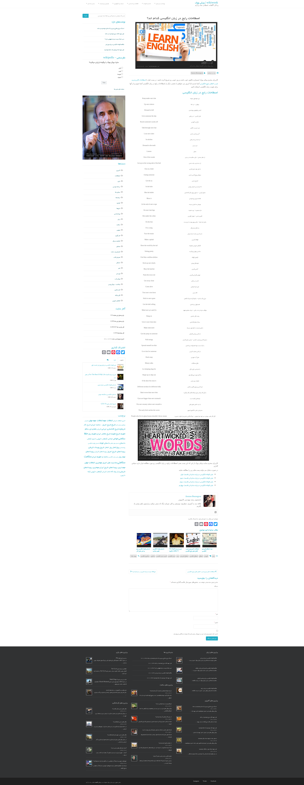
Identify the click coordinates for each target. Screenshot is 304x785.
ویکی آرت (117, 279)
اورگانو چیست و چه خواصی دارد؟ (164, 704)
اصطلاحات (117, 175)
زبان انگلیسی (171, 556)
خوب (120, 71)
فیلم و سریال (116, 241)
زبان (213, 556)
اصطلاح (201, 556)
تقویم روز (92, 434)
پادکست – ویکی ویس (114, 284)
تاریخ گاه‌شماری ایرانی (110, 429)
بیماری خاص (118, 425)
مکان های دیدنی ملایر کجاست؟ (119, 709)
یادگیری (153, 556)
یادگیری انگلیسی (145, 556)
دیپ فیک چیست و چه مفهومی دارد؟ (114, 39)
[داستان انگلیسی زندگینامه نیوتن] (120, 396)
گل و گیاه (117, 295)
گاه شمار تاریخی (107, 471)
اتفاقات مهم (108, 420)
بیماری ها (117, 192)
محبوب (121, 360)
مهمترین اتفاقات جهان (93, 463)
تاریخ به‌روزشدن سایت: (117, 339)
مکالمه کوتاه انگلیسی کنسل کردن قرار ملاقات (206, 668)
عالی (120, 68)
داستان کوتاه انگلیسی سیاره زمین (107, 385)
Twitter (205, 781)
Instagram (196, 781)
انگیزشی (86, 421)
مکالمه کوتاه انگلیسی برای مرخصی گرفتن (207, 678)
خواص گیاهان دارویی (104, 438)
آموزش (206, 556)
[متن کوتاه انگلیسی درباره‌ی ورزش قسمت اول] (120, 367)
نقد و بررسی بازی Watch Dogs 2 (118, 679)
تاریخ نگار (87, 424)
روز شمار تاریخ (106, 447)
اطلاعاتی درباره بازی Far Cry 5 (118, 669)
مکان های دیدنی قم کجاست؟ (119, 722)
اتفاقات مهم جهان (96, 420)
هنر (119, 268)
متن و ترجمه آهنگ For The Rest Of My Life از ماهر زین (100, 376)
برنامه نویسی (116, 186)
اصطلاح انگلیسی (194, 556)
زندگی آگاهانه (98, 782)
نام (216, 614)
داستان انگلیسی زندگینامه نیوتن (107, 394)
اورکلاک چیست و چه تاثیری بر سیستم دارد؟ (143, 571)
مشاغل (118, 246)
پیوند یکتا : (133, 556)
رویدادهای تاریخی (100, 451)
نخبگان (118, 262)
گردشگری (117, 289)
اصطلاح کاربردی (184, 556)
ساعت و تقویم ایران (100, 457)
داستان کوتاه (105, 443)
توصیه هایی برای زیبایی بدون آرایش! (162, 756)
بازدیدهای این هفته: (118, 315)
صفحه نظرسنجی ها (119, 89)
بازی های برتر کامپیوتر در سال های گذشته (116, 690)
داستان (122, 443)
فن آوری (117, 235)
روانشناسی (117, 213)
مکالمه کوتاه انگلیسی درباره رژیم (209, 688)
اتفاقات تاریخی (117, 420)
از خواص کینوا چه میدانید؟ (165, 743)
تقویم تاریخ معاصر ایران (106, 434)
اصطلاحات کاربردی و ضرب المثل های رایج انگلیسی (201, 571)
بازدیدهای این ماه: (119, 321)
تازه (115, 360)
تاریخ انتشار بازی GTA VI (108, 404)
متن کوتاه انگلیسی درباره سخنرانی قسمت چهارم (196, 485)
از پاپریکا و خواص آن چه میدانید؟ (163, 717)
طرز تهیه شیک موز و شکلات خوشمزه (208, 749)
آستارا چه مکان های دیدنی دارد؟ (118, 748)
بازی (119, 181)
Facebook (213, 781)
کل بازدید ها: (120, 327)
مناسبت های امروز (109, 463)
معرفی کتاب (117, 257)
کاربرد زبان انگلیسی (161, 556)
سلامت (118, 224)
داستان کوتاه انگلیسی (93, 443)
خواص (115, 439)
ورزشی (118, 273)
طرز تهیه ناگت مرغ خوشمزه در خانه (114, 33)
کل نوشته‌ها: (120, 333)
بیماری (123, 424)
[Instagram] (215, 512)
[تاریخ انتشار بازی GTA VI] (120, 406)
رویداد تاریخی (94, 447)
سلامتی (121, 462)
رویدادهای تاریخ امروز (116, 451)
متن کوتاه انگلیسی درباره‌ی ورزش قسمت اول (103, 365)
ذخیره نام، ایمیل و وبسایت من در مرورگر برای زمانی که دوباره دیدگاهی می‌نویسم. (195, 634)
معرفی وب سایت (115, 251)
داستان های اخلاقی (114, 443)
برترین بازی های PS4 (121, 658)
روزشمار (116, 447)
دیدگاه (216, 586)
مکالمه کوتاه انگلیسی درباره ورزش (114, 44)
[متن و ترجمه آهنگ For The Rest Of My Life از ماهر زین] (120, 376)
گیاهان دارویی (116, 300)
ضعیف (119, 77)
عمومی (118, 230)
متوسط (119, 74)
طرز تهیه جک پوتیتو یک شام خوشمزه (114, 49)
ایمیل (216, 622)
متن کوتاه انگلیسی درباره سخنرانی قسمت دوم (196, 478)
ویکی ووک (116, 471)
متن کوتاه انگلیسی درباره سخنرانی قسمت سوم (196, 481)
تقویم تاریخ (120, 434)
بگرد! (85, 15)
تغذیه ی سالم (90, 429)
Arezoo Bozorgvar (197, 73)
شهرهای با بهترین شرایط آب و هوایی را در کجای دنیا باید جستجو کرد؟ (109, 761)
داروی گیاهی (91, 438)
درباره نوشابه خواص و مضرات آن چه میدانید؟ (161, 691)
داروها (118, 208)
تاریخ (114, 425)
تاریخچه (122, 429)
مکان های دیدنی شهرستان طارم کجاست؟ (116, 735)
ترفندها (118, 197)
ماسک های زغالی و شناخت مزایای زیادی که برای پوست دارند (157, 730)
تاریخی (99, 429)
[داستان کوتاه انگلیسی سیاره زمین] (120, 387)
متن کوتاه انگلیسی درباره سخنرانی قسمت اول (196, 474)
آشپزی (118, 170)
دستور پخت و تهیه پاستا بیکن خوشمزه (207, 738)
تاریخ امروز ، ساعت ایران (101, 425)
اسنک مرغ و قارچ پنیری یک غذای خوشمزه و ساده (110, 28)
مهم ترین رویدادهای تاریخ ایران (112, 467)
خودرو (118, 203)
